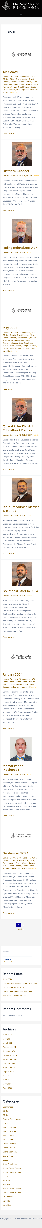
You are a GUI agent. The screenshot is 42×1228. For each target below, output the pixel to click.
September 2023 (15, 853)
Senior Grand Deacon (20, 87)
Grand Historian (9, 338)
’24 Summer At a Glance (13, 987)
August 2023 (8, 1072)
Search (6, 952)
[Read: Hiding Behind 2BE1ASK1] (21, 231)
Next (21, 929)
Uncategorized (22, 89)
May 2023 (7, 1084)
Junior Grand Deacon (22, 84)
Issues (28, 82)
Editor (12, 79)
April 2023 (7, 1088)
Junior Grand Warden (12, 1172)
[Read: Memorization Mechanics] (21, 749)
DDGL (34, 76)
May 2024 (10, 328)
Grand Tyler (8, 1156)
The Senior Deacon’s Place (14, 995)
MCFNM (6, 1180)
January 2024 (13, 674)
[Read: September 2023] (21, 836)
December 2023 (10, 1055)
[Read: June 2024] (21, 55)
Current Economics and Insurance (17, 991)
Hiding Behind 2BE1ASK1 (21, 247)
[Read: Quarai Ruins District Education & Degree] (21, 409)
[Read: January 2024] (21, 657)
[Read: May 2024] (21, 311)
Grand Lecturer (9, 1131)
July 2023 (7, 1076)
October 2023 (9, 1063)
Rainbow (6, 87)
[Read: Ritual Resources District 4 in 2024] (21, 490)
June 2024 (10, 72)
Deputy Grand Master (19, 335)
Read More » (8, 133)
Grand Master (21, 79)
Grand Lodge (8, 1135)
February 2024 (9, 1047)
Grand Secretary (18, 82)
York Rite (34, 89)
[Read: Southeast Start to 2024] (21, 574)
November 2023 (10, 1059)
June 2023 (7, 1080)
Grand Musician (28, 682)
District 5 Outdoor (16, 171)
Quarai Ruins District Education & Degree (18, 428)
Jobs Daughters (26, 343)
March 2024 (8, 1043)
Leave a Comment (10, 76)
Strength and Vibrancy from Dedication (20, 983)
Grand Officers (17, 340)
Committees (25, 76)
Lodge (35, 84)
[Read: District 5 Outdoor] (21, 154)
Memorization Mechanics (13, 768)
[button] (21, 14)
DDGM (6, 79)
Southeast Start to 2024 (20, 591)
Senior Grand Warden (12, 348)
